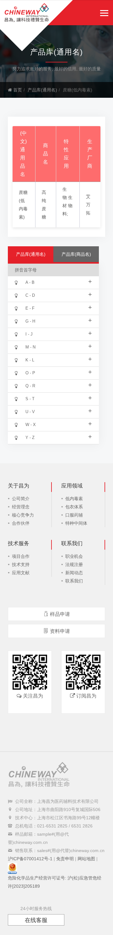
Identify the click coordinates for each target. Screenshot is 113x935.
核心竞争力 (23, 514)
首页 (17, 89)
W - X (58, 423)
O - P (58, 371)
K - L (58, 358)
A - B (58, 281)
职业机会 (74, 556)
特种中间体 (76, 523)
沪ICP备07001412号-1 (30, 858)
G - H (58, 320)
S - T (58, 397)
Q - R (58, 384)
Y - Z (58, 436)
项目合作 (21, 556)
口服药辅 (74, 514)
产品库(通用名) (42, 89)
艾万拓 (88, 204)
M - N (58, 345)
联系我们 (74, 580)
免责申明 (65, 858)
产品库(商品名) (76, 254)
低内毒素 (74, 498)
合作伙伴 (21, 523)
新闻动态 (74, 572)
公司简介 (21, 498)
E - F (58, 307)
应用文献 (21, 572)
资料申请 (60, 631)
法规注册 (74, 564)
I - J (58, 333)
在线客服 (36, 920)
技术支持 (21, 564)
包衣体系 (74, 506)
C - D (58, 294)
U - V (58, 410)
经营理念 (21, 506)
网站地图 (86, 858)
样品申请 (60, 614)
